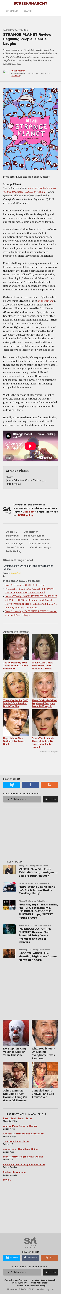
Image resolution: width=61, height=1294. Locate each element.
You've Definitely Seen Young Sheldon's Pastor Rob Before (15, 665)
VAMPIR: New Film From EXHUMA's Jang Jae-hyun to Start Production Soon (38, 872)
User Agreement (39, 1283)
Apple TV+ (12, 531)
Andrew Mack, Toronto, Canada (20, 1126)
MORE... (7, 1179)
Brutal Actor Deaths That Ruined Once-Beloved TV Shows (42, 665)
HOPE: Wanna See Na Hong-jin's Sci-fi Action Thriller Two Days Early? (37, 890)
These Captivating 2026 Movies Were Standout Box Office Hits (15, 703)
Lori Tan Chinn (41, 539)
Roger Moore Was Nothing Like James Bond (13, 741)
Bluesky (16, 75)
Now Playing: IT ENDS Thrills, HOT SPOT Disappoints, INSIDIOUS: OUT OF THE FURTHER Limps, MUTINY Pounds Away (38, 911)
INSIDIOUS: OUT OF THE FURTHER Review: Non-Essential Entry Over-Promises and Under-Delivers (35, 935)
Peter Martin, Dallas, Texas (17, 1118)
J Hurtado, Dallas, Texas (16, 1141)
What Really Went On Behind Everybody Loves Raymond (43, 1053)
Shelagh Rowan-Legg (14, 1172)
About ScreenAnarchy (16, 1280)
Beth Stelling (13, 551)
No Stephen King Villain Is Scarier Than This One (14, 1052)
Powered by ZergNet (49, 751)
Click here (29, 511)
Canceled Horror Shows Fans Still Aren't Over (43, 1094)
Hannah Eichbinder (17, 539)
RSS (51, 1257)
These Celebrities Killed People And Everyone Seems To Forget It (44, 703)
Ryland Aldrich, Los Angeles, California (24, 1164)
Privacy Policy (19, 1283)
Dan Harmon (31, 531)
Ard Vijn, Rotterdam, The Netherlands (23, 1133)
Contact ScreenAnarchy (44, 1280)
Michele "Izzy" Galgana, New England (23, 1156)
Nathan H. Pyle (14, 543)
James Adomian (15, 547)
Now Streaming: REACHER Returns (25, 585)
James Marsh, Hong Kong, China (20, 1149)
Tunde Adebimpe (38, 543)
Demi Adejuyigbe (34, 535)
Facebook (32, 1257)
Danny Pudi (12, 535)
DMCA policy (25, 515)
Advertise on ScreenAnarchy (30, 1285)
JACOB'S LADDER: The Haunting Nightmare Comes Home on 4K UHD (38, 956)
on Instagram (45, 300)
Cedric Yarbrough (40, 547)
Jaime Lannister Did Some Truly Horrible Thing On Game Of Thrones (15, 1095)
